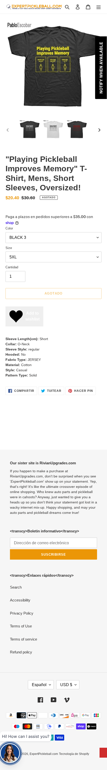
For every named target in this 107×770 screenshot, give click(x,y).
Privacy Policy (21, 613)
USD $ (66, 685)
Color (9, 228)
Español (39, 685)
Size (8, 248)
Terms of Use (21, 626)
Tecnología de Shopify (74, 754)
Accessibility (20, 600)
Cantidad (11, 267)
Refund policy (21, 652)
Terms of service (23, 639)
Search (16, 587)
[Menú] (98, 6)
